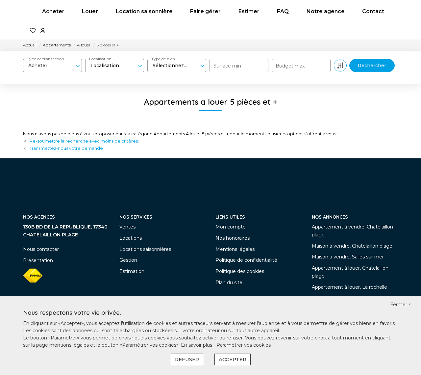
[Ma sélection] (33, 31)
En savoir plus (197, 345)
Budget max (290, 66)
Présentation (38, 260)
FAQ (283, 11)
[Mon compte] (42, 31)
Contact (373, 11)
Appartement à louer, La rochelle (349, 287)
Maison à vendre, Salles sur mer (348, 257)
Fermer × (400, 305)
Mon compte (230, 227)
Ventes (127, 227)
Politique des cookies (239, 271)
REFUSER (187, 359)
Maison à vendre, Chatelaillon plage (352, 246)
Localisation (100, 58)
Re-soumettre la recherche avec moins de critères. (84, 141)
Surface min (227, 66)
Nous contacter (41, 249)
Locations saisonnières (145, 249)
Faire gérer (205, 11)
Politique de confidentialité (246, 260)
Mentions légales (235, 249)
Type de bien (163, 58)
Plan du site (228, 282)
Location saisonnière (144, 11)
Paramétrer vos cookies (243, 345)
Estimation (131, 271)
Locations (130, 238)
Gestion (128, 260)
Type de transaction (45, 58)
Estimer (249, 11)
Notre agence (326, 11)
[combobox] (52, 65)
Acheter (53, 11)
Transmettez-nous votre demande (66, 148)
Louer (90, 11)
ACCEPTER (232, 359)
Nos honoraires (232, 238)
